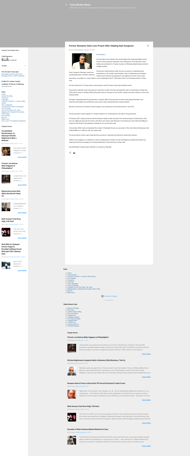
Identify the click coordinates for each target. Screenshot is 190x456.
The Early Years (7, 86)
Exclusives (70, 280)
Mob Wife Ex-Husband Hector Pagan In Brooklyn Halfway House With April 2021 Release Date (12, 249)
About (69, 273)
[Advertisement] (109, 26)
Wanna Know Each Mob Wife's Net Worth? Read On (11, 193)
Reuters (102, 54)
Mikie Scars (71, 292)
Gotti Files (70, 282)
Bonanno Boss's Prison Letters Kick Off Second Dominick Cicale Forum (96, 383)
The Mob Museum (73, 326)
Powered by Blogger (110, 296)
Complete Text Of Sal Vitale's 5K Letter (79, 287)
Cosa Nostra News (80, 4)
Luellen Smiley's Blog (74, 311)
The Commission (72, 283)
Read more (146, 354)
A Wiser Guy (71, 322)
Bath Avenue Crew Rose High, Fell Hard (83, 406)
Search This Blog (72, 285)
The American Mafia (73, 319)
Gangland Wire (72, 320)
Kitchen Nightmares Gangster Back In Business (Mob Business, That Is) (96, 360)
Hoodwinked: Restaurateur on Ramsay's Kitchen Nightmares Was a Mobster (9, 135)
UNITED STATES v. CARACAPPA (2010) (81, 276)
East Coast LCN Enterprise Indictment (14, 121)
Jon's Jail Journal (72, 313)
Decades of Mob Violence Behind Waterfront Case (87, 429)
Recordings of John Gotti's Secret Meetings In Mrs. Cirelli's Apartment (13, 75)
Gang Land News (73, 324)
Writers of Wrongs (73, 308)
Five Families (71, 278)
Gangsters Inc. (71, 315)
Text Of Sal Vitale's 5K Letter (11, 110)
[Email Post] (74, 154)
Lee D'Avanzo (71, 275)
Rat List (69, 291)
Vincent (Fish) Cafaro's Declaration (13, 106)
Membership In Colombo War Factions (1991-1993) (83, 289)
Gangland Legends (73, 317)
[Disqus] (109, 182)
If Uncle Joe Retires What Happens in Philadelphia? (88, 337)
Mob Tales (70, 310)
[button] (148, 46)
